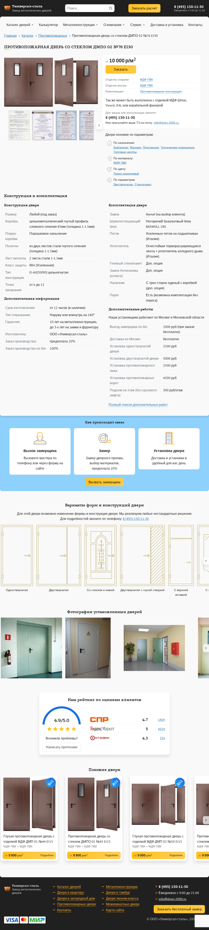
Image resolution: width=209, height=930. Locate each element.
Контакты (64, 910)
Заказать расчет (144, 8)
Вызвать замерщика (105, 482)
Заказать (121, 69)
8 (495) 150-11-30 (188, 6)
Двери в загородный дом (76, 898)
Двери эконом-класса (122, 898)
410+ (161, 729)
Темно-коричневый (126, 173)
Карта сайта (115, 910)
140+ (161, 720)
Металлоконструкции (122, 887)
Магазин (135, 147)
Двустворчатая (123, 184)
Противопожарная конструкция (161, 91)
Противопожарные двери (76, 904)
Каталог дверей (69, 887)
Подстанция (151, 147)
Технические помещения (177, 147)
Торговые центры (125, 152)
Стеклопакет (143, 184)
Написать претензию (61, 747)
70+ (162, 738)
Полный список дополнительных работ (138, 405)
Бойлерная (120, 147)
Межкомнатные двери (122, 904)
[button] (99, 125)
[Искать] (110, 8)
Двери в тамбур (118, 892)
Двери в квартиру (70, 892)
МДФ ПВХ (146, 79)
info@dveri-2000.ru (166, 123)
